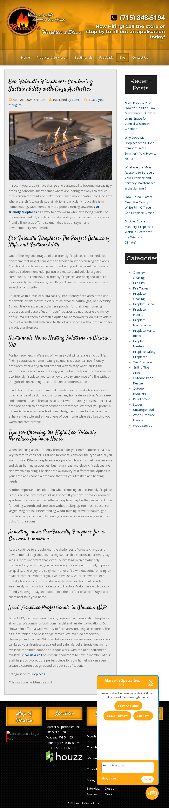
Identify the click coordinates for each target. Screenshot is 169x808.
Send (147, 779)
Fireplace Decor (144, 304)
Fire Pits (139, 283)
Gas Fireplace (142, 362)
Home (25, 57)
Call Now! (143, 716)
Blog (122, 57)
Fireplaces (38, 674)
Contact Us (140, 57)
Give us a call (32, 655)
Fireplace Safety (144, 351)
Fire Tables (141, 288)
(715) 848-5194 (141, 17)
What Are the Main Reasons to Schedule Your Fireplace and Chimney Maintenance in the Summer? (140, 177)
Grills (136, 373)
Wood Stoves (142, 425)
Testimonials (83, 57)
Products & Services (50, 57)
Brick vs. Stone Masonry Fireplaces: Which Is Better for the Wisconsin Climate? (139, 231)
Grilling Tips (141, 367)
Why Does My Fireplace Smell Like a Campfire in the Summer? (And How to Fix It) (141, 148)
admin (76, 99)
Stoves (138, 404)
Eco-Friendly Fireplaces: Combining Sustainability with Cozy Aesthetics (51, 85)
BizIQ (104, 778)
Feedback (106, 57)
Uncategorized (143, 409)
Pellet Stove (141, 399)
